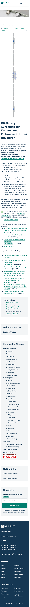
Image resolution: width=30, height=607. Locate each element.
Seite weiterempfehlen (10, 478)
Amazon (15, 313)
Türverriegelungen (14, 404)
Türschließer (12, 401)
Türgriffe (11, 415)
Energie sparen (19, 568)
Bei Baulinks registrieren (10, 474)
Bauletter (6, 496)
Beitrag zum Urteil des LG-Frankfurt (12, 158)
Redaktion (11, 25)
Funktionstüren (11, 385)
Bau (2, 565)
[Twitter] (13, 554)
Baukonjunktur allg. (12, 447)
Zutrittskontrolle (13, 407)
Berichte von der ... (9, 452)
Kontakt (3, 597)
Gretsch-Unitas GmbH (11, 220)
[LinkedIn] (19, 554)
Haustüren (9, 354)
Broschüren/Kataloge (10, 449)
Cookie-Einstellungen (18, 595)
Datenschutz (18, 591)
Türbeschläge (10, 412)
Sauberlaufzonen (11, 375)
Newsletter (4, 588)
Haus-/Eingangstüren (13, 383)
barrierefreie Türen (11, 391)
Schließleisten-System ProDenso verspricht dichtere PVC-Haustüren (14, 280)
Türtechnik (9, 303)
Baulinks (3, 25)
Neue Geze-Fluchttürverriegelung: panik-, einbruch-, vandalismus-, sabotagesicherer (14, 273)
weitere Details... (9, 246)
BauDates (17, 571)
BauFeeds (17, 577)
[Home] (14, 527)
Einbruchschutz (13, 423)
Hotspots (17, 565)
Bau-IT (3, 577)
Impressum (18, 588)
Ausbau (3, 568)
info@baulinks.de (9, 549)
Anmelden (4, 591)
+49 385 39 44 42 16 (10, 547)
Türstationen (10, 372)
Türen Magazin (8, 378)
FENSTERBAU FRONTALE (14, 444)
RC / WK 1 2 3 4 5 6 (14, 420)
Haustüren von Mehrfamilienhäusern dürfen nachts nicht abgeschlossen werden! (15, 230)
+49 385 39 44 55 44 (10, 545)
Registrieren (5, 594)
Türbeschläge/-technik (13, 367)
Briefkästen (9, 431)
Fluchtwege (9, 393)
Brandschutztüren (11, 359)
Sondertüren (10, 356)
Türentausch (10, 436)
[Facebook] (16, 554)
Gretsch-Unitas (9, 332)
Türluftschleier (10, 364)
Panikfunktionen (13, 409)
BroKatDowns (18, 574)
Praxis (3, 574)
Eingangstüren (11, 307)
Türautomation (10, 362)
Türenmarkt (6, 441)
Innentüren (9, 351)
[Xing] (22, 554)
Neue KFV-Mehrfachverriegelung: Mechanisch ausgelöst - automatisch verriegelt (15, 287)
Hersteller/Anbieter (9, 348)
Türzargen (9, 425)
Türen (8, 313)
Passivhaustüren (11, 396)
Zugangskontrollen (12, 370)
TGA (2, 571)
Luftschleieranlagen (12, 439)
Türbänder (11, 417)
